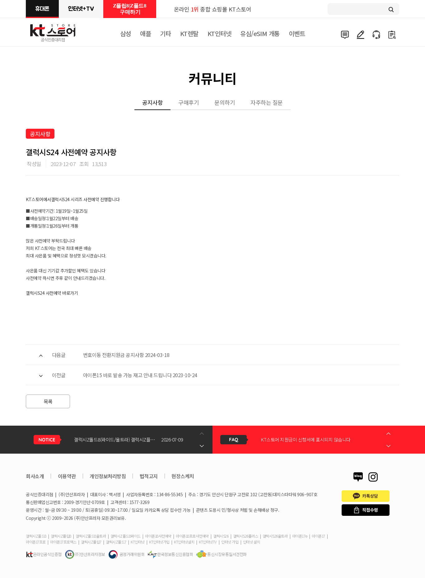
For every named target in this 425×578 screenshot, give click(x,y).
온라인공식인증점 (47, 554)
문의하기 (224, 102)
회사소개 (35, 476)
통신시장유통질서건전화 (227, 554)
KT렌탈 (189, 33)
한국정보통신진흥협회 (175, 554)
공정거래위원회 (132, 554)
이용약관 (67, 476)
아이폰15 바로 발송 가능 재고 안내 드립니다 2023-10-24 (140, 375)
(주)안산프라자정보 (89, 554)
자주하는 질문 (266, 102)
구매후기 (188, 102)
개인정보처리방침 (108, 476)
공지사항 (152, 102)
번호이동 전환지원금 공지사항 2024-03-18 (126, 354)
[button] (201, 446)
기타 (165, 33)
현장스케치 (182, 476)
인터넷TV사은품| (81, 9)
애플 (145, 33)
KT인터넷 (219, 33)
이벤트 (297, 33)
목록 (48, 401)
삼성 (125, 33)
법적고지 (149, 476)
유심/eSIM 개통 (259, 33)
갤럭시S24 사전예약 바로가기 (52, 293)
